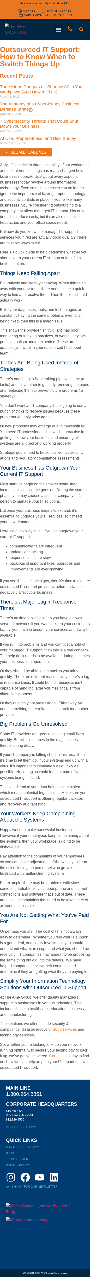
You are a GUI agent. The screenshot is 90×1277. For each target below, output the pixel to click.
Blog (10, 1153)
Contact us (58, 1056)
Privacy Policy (18, 1165)
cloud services (64, 1029)
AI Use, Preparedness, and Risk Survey (38, 138)
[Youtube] (39, 1177)
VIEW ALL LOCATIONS (21, 1127)
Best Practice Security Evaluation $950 (45, 3)
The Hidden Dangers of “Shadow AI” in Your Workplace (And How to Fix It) (42, 89)
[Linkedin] (54, 1177)
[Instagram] (11, 1177)
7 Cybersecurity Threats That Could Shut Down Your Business (39, 124)
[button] (58, 29)
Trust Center (17, 1159)
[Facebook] (25, 1177)
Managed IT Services (22, 1147)
